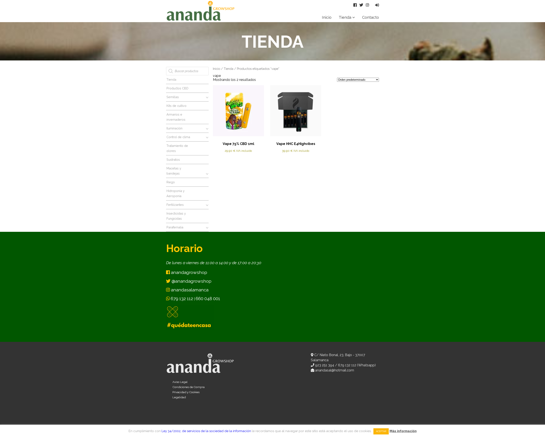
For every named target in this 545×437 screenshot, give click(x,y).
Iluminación (174, 128)
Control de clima (178, 137)
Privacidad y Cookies (185, 392)
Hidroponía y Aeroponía (175, 193)
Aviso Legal (180, 382)
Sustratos (173, 159)
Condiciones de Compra (188, 387)
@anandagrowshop (191, 281)
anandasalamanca (189, 289)
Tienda (345, 17)
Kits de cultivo (176, 105)
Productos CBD (177, 88)
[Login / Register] (377, 5)
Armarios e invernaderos (175, 117)
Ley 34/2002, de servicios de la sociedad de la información (206, 431)
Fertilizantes (175, 204)
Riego (170, 182)
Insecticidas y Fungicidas (176, 216)
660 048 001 (208, 298)
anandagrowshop (188, 272)
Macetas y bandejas (173, 170)
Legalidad (179, 397)
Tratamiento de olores (177, 148)
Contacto (370, 17)
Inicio (326, 17)
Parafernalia (174, 227)
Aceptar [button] (381, 431)
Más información (403, 431)
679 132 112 (182, 298)
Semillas (172, 97)
